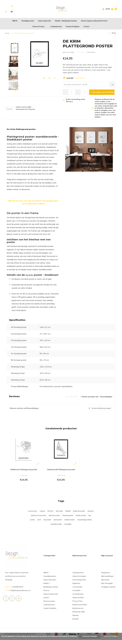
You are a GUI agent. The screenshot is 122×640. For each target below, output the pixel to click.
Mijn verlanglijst (107, 583)
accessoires (32, 511)
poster (32, 520)
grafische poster (79, 511)
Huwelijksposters (27, 21)
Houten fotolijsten (72, 26)
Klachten (75, 619)
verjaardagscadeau (84, 520)
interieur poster (54, 515)
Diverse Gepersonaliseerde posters (94, 21)
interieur (91, 511)
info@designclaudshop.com (20, 590)
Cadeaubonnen (56, 26)
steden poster (69, 520)
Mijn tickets (105, 580)
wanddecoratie (56, 524)
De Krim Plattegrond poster (24, 33)
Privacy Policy (77, 601)
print (39, 520)
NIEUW (15, 21)
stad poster (58, 520)
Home (7, 33)
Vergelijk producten (108, 587)
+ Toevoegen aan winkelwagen (102, 92)
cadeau (42, 511)
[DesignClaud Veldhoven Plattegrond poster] (24, 449)
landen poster (81, 515)
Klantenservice (77, 608)
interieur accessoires (38, 515)
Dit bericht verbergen (90, 636)
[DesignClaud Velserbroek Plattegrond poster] (61, 449)
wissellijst (67, 524)
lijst (90, 515)
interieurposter (67, 515)
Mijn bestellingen (107, 576)
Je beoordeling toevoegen (101, 408)
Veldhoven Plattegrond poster (23, 469)
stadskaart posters (15, 160)
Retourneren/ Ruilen (79, 605)
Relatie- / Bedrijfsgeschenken (66, 21)
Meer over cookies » (111, 636)
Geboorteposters (44, 21)
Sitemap (75, 615)
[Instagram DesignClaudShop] (12, 598)
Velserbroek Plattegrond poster (61, 469)
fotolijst (68, 511)
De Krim (50, 511)
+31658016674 (17, 587)
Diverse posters (39, 26)
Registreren (105, 573)
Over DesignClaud (79, 580)
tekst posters (12, 157)
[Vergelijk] (12, 6)
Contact (86, 26)
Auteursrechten (78, 597)
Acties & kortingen (79, 576)
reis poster (47, 520)
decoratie (59, 511)
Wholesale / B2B (78, 612)
